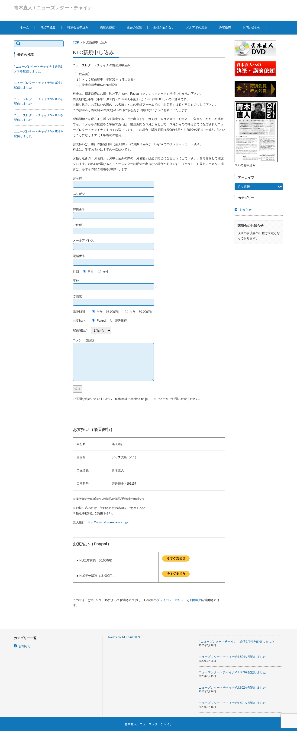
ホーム (24, 27)
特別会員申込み (77, 27)
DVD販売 (225, 27)
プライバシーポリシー (172, 600)
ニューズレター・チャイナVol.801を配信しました (232, 703)
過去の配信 (134, 27)
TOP (76, 42)
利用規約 (196, 600)
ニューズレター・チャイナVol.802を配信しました (232, 687)
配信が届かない (163, 27)
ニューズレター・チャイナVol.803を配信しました (232, 672)
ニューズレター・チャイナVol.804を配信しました (232, 657)
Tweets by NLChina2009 (123, 637)
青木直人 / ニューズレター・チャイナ (53, 7)
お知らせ (245, 209)
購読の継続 (107, 27)
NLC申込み (48, 27)
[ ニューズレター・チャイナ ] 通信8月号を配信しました (236, 641)
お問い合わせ (252, 27)
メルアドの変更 (196, 27)
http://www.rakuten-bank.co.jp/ (108, 522)
